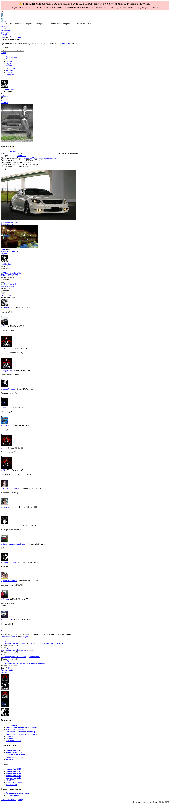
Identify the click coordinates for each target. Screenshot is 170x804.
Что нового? (11, 725)
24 (8, 661)
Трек (31, 650)
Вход (3, 37)
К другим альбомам (9, 251)
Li (4, 470)
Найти (3, 53)
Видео (8, 64)
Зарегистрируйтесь (9, 637)
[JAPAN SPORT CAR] (11, 273)
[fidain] (5, 715)
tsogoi (5, 370)
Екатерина (7, 507)
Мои (3, 249)
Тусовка (9, 70)
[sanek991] (4, 523)
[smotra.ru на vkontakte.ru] (2, 14)
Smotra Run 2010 (13, 778)
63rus (13, 525)
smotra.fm (10, 759)
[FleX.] (4, 617)
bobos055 (5, 89)
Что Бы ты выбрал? (37, 663)
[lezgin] (4, 305)
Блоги (8, 59)
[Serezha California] (4, 486)
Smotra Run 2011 (13, 776)
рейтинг (4, 96)
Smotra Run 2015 (13, 750)
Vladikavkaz (6, 264)
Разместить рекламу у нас (17, 793)
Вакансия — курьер (15, 729)
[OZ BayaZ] (4, 423)
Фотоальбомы (7, 224)
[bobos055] (4, 87)
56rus (14, 507)
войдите (24, 637)
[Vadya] (5, 689)
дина (5, 448)
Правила (9, 736)
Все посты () (7, 670)
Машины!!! (21, 156)
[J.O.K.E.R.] (4, 578)
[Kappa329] (4, 560)
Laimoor (6, 348)
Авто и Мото (11, 57)
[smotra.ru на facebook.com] (2, 17)
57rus (22, 544)
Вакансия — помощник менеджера (21, 727)
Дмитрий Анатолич (11, 544)
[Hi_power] (5, 698)
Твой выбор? (34, 657)
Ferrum (6, 599)
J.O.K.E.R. (7, 581)
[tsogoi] (6, 368)
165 (19, 488)
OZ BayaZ (7, 426)
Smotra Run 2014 (13, 769)
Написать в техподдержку (12, 800)
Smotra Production (14, 752)
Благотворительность (16, 755)
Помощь (9, 738)
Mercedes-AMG (7, 286)
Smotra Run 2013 (13, 771)
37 (9, 668)
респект (4, 103)
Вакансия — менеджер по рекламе (21, 734)
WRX (5, 407)
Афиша (9, 66)
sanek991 (6, 525)
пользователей (64, 43)
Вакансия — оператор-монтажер (20, 732)
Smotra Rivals (11, 785)
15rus (11, 89)
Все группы (6, 295)
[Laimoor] (6, 346)
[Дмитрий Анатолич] (4, 542)
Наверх (4, 35)
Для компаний (12, 795)
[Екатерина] (4, 505)
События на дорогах (14, 757)
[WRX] (4, 405)
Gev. (5, 326)
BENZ (14, 562)
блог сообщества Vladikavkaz (13, 643)
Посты (4, 641)
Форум (9, 72)
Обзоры (9, 61)
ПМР (10, 620)
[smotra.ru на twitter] (2, 19)
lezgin (5, 308)
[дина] (6, 446)
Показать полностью (10, 222)
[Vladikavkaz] (4, 262)
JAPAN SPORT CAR (10, 275)
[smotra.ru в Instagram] (5, 21)
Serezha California (10, 488)
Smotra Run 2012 (13, 773)
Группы (4, 254)
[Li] (6, 468)
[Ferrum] (4, 597)
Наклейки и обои (13, 741)
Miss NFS (10, 780)
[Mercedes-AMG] (8, 284)
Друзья (4, 672)
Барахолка (10, 75)
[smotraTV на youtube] (2, 12)
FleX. (5, 620)
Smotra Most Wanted (14, 782)
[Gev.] (4, 324)
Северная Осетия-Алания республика (40, 158)
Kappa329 (7, 562)
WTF (10, 308)
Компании (10, 68)
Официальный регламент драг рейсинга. (46, 643)
